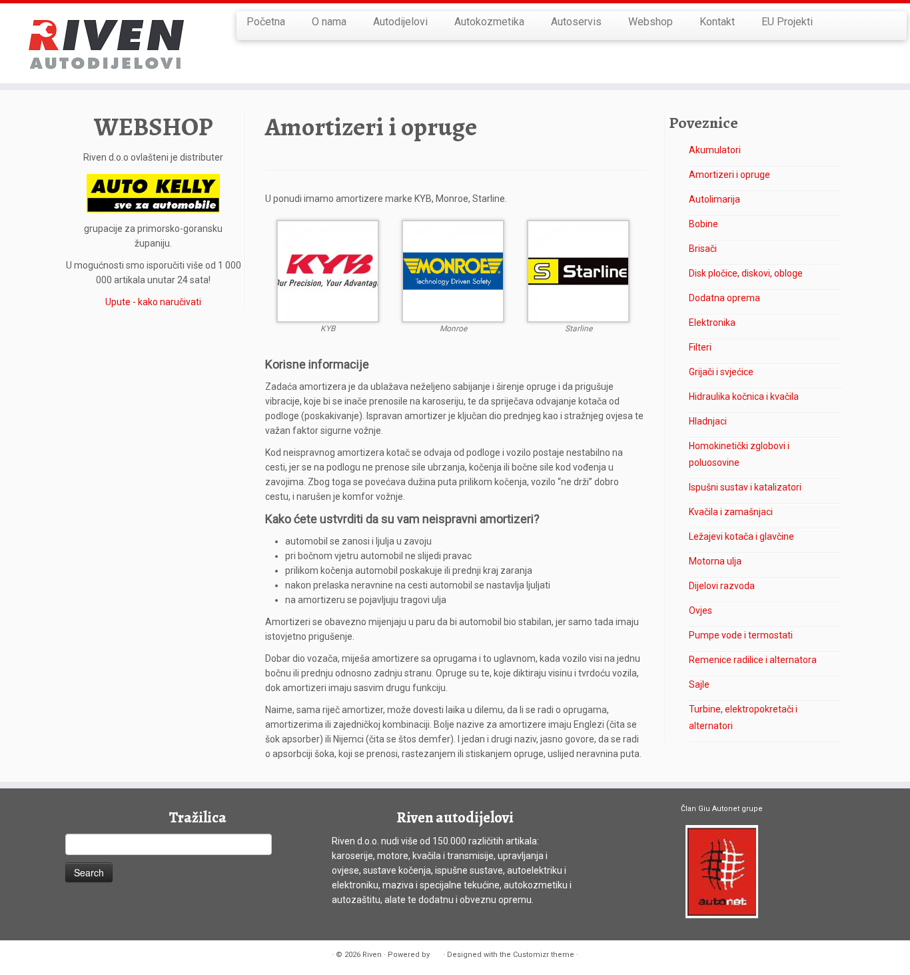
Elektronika (712, 322)
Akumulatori (715, 150)
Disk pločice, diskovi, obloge (746, 273)
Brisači (703, 248)
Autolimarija (714, 199)
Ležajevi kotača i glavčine (741, 536)
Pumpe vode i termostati (741, 635)
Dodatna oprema (724, 298)
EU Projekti (787, 21)
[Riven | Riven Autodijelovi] (105, 43)
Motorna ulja (715, 561)
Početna (265, 21)
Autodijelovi (400, 21)
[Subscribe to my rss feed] (73, 955)
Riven (372, 954)
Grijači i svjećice (721, 372)
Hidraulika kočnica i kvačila (744, 396)
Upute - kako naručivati (153, 302)
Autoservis (576, 21)
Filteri (700, 347)
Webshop (650, 21)
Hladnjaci (708, 421)
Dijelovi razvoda (722, 585)
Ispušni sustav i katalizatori (745, 487)
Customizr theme (543, 954)
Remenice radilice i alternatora (753, 659)
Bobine (703, 224)
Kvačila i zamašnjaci (731, 511)
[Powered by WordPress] (436, 952)
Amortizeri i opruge (729, 174)
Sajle (699, 684)
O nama (329, 21)
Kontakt (717, 21)
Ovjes (700, 610)
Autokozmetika (489, 21)
